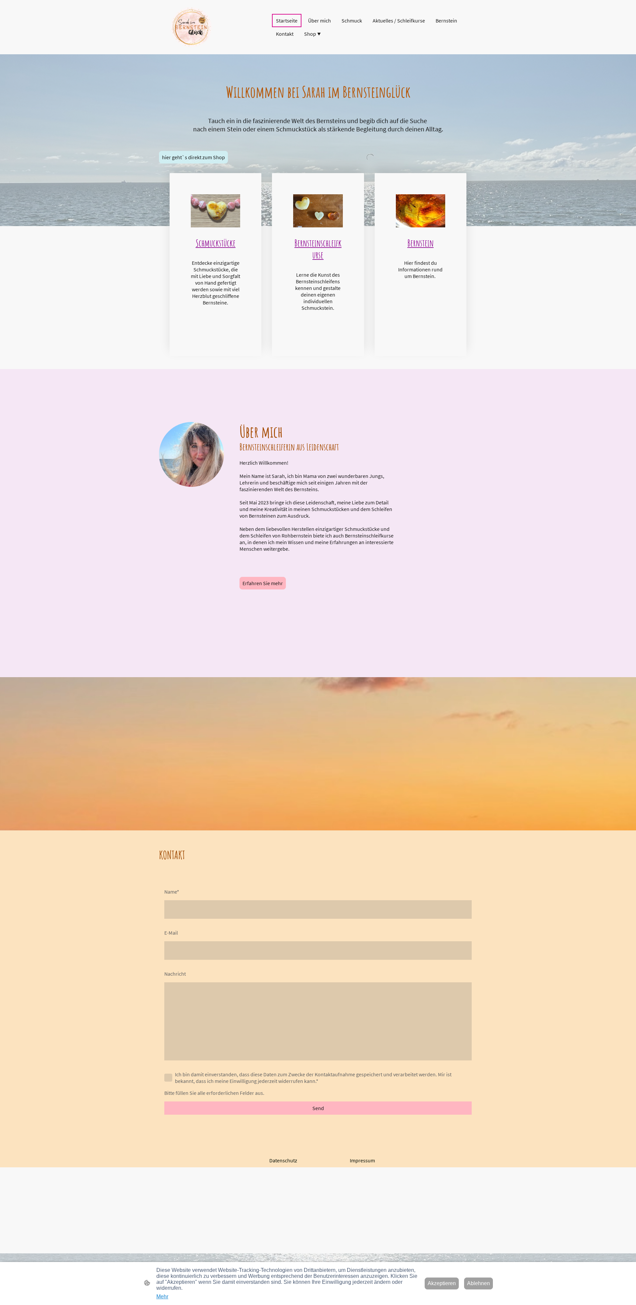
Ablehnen (478, 1283)
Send (318, 1108)
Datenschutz (283, 1160)
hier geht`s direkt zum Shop (193, 157)
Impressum (362, 1160)
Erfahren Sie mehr (262, 583)
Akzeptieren (442, 1283)
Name (171, 891)
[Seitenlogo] (191, 27)
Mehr (162, 1296)
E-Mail (171, 932)
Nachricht (175, 973)
